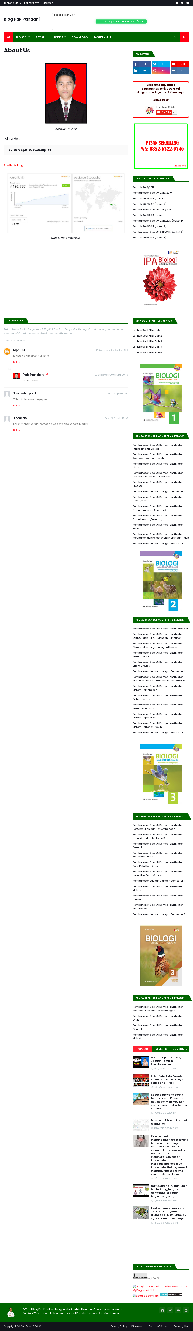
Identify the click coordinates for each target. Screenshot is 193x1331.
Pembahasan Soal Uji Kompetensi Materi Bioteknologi (158, 906)
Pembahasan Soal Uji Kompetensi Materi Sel (160, 628)
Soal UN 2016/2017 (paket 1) (149, 215)
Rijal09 (19, 350)
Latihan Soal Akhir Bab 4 (147, 347)
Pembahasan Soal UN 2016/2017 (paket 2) (158, 232)
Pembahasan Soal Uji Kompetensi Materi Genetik (158, 845)
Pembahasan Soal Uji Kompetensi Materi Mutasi (158, 888)
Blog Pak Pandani (22, 19)
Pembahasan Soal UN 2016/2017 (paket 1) (158, 220)
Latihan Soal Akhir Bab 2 (147, 335)
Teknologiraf (24, 393)
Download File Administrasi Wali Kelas (169, 1122)
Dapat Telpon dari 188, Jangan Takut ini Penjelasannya (166, 1061)
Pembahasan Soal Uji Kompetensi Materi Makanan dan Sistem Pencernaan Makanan (159, 678)
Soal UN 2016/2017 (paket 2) (149, 226)
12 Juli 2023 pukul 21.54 (116, 417)
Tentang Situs (12, 3)
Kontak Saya (31, 3)
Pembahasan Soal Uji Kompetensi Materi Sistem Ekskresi (158, 697)
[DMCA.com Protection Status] (171, 1296)
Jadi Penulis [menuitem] (102, 37)
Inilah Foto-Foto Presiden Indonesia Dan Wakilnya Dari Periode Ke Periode (170, 1079)
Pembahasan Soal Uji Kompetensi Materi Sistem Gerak (158, 654)
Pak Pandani (34, 374)
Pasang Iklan (181, 1326)
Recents (161, 1049)
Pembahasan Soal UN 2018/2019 (152, 193)
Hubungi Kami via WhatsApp (121, 21)
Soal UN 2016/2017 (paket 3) (149, 237)
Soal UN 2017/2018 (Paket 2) (149, 204)
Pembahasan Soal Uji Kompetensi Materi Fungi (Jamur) (158, 499)
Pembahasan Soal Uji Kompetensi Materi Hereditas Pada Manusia (158, 873)
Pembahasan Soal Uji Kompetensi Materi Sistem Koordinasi (158, 706)
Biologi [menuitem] (21, 37)
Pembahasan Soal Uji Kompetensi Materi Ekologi (158, 526)
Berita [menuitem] (58, 37)
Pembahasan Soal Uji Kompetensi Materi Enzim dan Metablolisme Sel (158, 836)
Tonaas (20, 418)
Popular (142, 1049)
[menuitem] (8, 37)
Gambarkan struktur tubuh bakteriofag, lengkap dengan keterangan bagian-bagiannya (169, 1191)
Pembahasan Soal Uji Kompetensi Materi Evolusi (158, 897)
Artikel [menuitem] (40, 37)
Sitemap (48, 3)
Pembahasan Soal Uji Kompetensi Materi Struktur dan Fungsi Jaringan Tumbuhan (158, 636)
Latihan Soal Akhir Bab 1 (147, 330)
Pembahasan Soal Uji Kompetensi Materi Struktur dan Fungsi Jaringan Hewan (158, 645)
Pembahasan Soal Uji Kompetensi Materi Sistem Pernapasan (158, 688)
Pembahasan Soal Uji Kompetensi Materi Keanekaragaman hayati (158, 456)
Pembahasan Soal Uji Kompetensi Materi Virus (158, 465)
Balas (16, 362)
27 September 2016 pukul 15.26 (112, 350)
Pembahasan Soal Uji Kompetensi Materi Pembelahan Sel (158, 855)
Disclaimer (138, 1326)
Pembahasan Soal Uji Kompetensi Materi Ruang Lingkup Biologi (158, 447)
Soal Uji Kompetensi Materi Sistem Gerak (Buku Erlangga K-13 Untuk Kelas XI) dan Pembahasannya (168, 1213)
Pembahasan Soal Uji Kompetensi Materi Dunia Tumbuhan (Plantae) (158, 508)
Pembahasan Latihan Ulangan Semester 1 (159, 491)
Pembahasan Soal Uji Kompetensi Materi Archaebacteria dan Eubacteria (158, 474)
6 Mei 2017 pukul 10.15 (117, 393)
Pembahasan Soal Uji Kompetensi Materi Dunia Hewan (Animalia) (158, 517)
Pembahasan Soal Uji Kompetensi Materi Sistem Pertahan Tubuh (158, 725)
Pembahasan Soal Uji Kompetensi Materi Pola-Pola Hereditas (158, 864)
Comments (179, 1049)
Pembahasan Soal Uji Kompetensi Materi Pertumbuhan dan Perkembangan (158, 827)
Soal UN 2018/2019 (143, 187)
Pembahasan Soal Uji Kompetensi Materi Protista (158, 484)
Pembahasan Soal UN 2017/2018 (152, 209)
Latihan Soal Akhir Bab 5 (147, 352)
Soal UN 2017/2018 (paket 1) (149, 198)
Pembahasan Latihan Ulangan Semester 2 (159, 543)
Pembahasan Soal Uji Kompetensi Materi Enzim (158, 1018)
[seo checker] (146, 1296)
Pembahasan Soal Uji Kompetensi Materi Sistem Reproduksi (158, 716)
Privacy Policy (119, 1326)
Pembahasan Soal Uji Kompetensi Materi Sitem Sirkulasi (158, 664)
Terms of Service (159, 1326)
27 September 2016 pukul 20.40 (111, 374)
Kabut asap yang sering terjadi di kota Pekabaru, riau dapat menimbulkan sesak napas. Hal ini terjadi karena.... (169, 1101)
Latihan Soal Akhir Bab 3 (147, 341)
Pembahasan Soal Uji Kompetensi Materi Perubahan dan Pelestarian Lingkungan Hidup (161, 536)
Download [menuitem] (79, 37)
